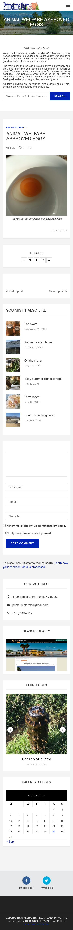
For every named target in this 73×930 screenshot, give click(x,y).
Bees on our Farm (36, 759)
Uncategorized (16, 127)
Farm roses (32, 397)
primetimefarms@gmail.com (30, 605)
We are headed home (38, 342)
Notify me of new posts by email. (29, 533)
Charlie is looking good (39, 415)
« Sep (10, 841)
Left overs (31, 324)
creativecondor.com (36, 924)
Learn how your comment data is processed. (35, 565)
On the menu (33, 360)
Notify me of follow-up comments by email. (36, 526)
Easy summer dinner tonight (43, 378)
